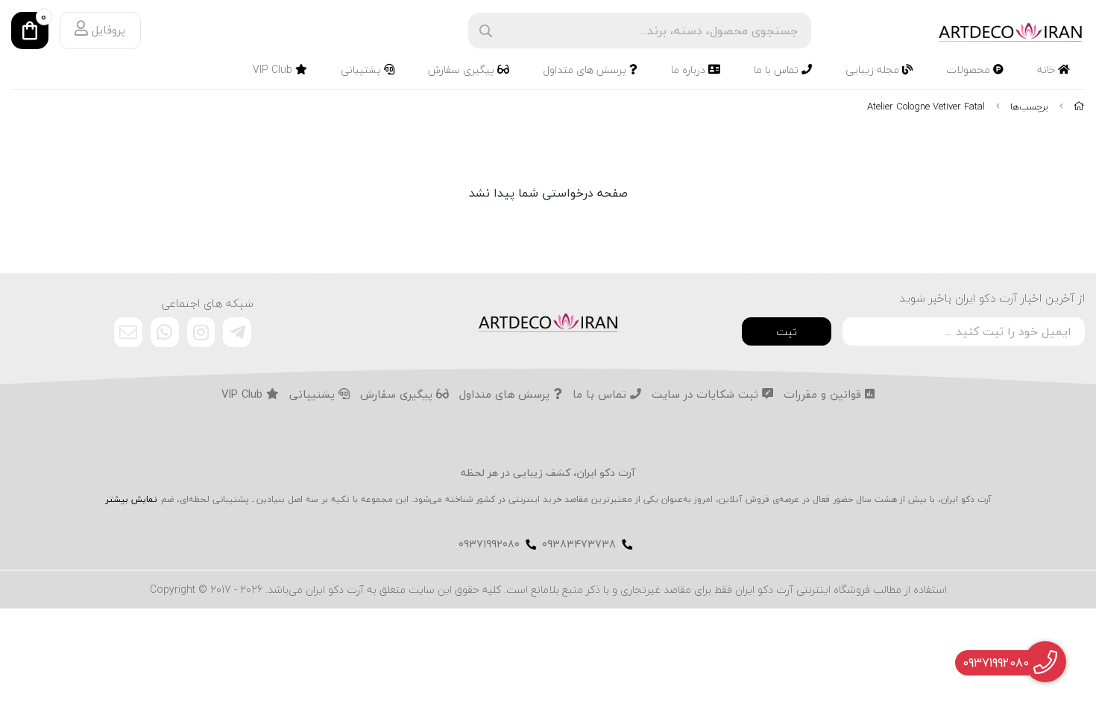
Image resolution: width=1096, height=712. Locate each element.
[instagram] (201, 332)
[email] (128, 332)
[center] (486, 31)
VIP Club (274, 69)
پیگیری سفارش (462, 69)
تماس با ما (777, 69)
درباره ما (689, 69)
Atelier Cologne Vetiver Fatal (926, 106)
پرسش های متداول (586, 69)
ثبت (786, 331)
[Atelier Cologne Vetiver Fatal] (548, 321)
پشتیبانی (362, 69)
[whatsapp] (165, 332)
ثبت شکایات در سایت (707, 395)
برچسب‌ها (1029, 106)
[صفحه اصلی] (1079, 106)
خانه (1047, 69)
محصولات (969, 69)
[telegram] (237, 332)
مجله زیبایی (873, 69)
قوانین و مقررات (824, 395)
